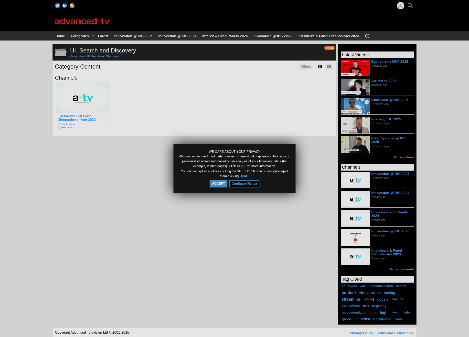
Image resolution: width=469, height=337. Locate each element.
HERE (241, 166)
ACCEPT (218, 183)
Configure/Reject (244, 183)
